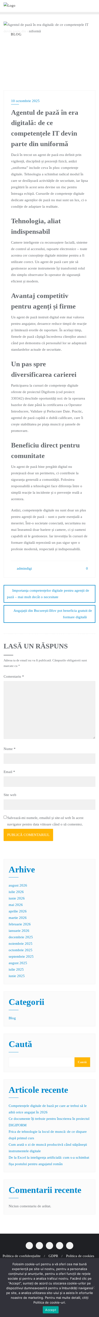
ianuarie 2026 (19, 931)
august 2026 (18, 885)
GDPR (53, 1256)
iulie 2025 (16, 969)
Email (9, 772)
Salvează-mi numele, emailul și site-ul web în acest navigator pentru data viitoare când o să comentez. (45, 821)
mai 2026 (16, 905)
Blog (12, 1018)
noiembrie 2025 (20, 943)
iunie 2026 (17, 898)
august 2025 (18, 963)
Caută (20, 1044)
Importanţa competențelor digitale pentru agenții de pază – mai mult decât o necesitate (48, 594)
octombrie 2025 (20, 950)
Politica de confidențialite (22, 1256)
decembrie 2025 (21, 937)
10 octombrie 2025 (25, 101)
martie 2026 (18, 918)
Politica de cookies (80, 1256)
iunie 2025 (17, 976)
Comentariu (14, 676)
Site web (10, 795)
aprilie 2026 (18, 911)
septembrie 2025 (21, 956)
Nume (10, 749)
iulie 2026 (16, 892)
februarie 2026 (20, 924)
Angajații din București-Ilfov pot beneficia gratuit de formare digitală (52, 614)
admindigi (24, 568)
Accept (50, 1310)
